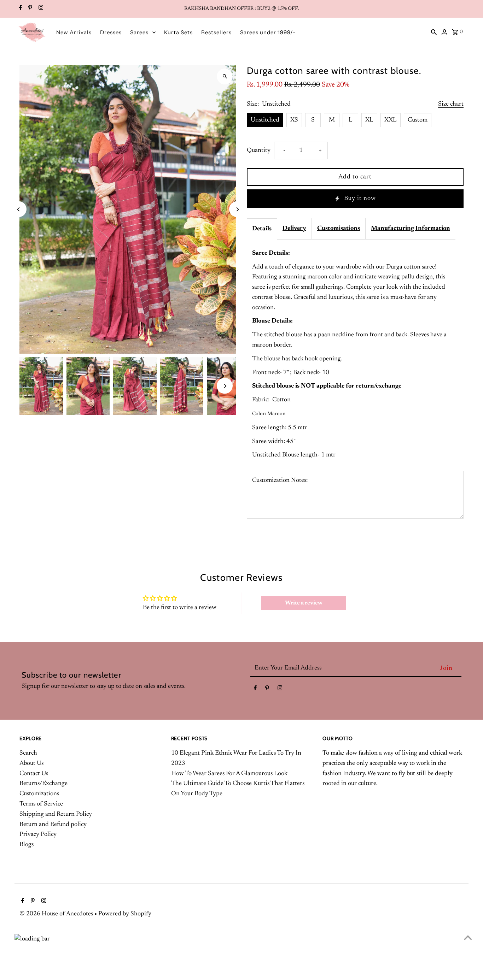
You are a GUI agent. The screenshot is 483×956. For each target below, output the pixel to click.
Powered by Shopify (124, 914)
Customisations (338, 228)
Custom (417, 120)
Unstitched (265, 120)
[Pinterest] (29, 9)
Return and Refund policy (53, 824)
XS (294, 120)
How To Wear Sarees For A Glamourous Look (229, 774)
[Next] (237, 209)
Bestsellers (216, 32)
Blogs (26, 845)
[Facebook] (19, 9)
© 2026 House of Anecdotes (56, 914)
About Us (31, 763)
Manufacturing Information (410, 228)
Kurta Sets (178, 32)
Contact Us (33, 774)
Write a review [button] (303, 603)
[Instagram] (40, 9)
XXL (390, 120)
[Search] (433, 32)
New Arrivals (74, 32)
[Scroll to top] (468, 937)
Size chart (451, 104)
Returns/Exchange (43, 783)
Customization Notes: (280, 480)
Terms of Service (41, 804)
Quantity (258, 150)
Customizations (39, 794)
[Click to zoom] (225, 76)
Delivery (294, 228)
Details (262, 229)
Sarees (139, 32)
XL (369, 120)
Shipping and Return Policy (55, 814)
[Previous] (19, 209)
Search (28, 753)
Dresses (111, 32)
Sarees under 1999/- (268, 32)
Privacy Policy (38, 834)
